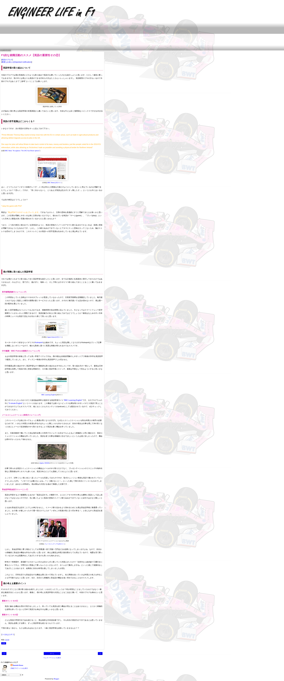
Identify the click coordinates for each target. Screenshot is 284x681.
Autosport (38, 342)
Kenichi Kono (18, 665)
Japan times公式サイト (54, 337)
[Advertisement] (55, 36)
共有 (3, 643)
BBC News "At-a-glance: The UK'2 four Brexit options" (22, 151)
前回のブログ (7, 60)
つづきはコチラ (8, 634)
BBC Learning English (48, 395)
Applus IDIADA (44, 463)
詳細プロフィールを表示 (19, 668)
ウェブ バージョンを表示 (52, 658)
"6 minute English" (15, 403)
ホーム (52, 653)
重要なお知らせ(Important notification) (17, 62)
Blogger (56, 679)
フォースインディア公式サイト (54, 544)
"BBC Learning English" (73, 400)
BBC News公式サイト (54, 182)
